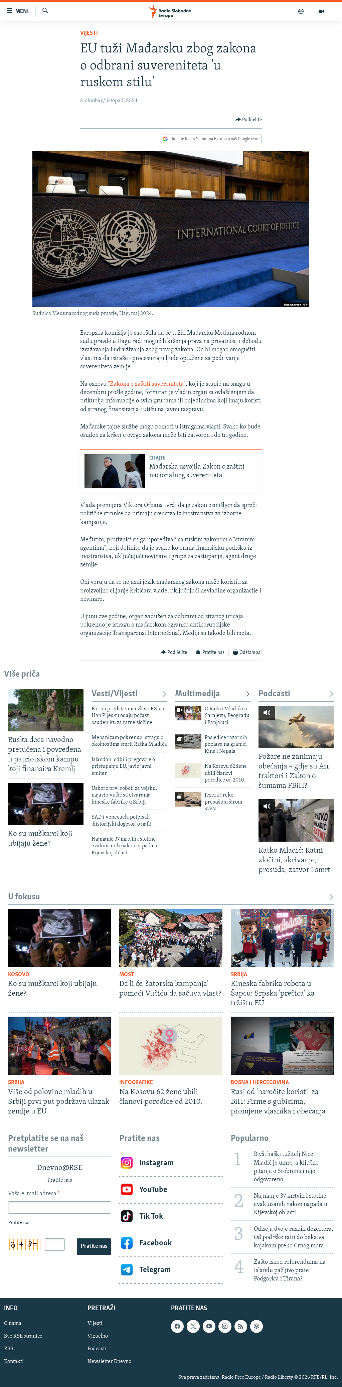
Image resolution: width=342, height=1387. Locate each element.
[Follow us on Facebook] (177, 1326)
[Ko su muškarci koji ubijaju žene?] (45, 804)
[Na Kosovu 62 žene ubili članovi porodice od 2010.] (188, 770)
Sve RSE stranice (23, 1336)
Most (126, 975)
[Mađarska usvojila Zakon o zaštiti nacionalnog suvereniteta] (114, 471)
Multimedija (197, 694)
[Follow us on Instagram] (224, 1326)
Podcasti (274, 694)
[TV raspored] (256, 1326)
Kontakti (14, 1362)
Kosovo (18, 975)
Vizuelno (98, 1336)
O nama (12, 1324)
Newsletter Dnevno (109, 1362)
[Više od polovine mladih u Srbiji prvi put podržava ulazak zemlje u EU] (59, 1046)
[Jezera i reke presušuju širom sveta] (188, 799)
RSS (8, 1349)
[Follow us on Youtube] (209, 1326)
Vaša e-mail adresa (34, 1194)
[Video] (321, 11)
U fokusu (24, 897)
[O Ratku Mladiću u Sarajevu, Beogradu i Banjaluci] (188, 713)
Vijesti (89, 33)
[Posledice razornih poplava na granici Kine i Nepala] (188, 741)
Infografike (136, 1083)
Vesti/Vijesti (115, 694)
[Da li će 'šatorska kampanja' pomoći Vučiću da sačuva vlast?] (170, 938)
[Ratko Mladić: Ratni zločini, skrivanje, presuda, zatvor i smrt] (296, 820)
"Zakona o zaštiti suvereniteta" (147, 384)
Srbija (239, 975)
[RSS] (240, 1326)
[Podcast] (301, 11)
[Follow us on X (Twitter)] (193, 1326)
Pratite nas (94, 1246)
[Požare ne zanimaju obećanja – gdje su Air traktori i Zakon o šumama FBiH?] (296, 727)
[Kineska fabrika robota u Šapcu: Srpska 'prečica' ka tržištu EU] (282, 938)
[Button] (248, 120)
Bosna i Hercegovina (260, 1083)
